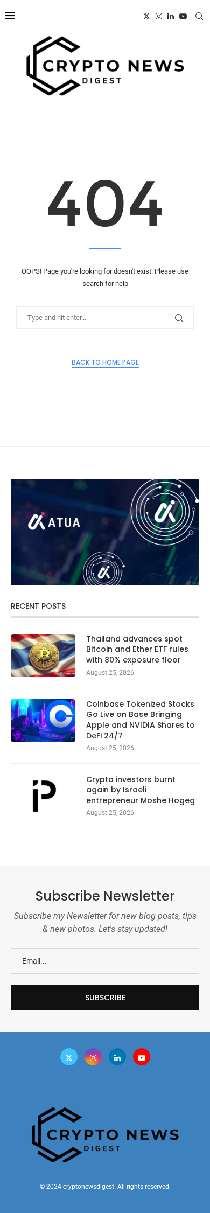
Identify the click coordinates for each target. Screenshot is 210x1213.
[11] (105, 483)
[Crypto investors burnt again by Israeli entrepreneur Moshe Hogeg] (43, 796)
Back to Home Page (105, 362)
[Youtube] (183, 16)
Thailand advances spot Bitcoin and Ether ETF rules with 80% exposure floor (137, 649)
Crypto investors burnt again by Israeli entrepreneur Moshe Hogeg (140, 790)
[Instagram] (159, 16)
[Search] (199, 16)
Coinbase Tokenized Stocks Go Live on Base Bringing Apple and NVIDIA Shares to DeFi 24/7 (140, 720)
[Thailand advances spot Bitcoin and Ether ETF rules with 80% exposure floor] (43, 655)
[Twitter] (146, 16)
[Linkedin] (170, 16)
